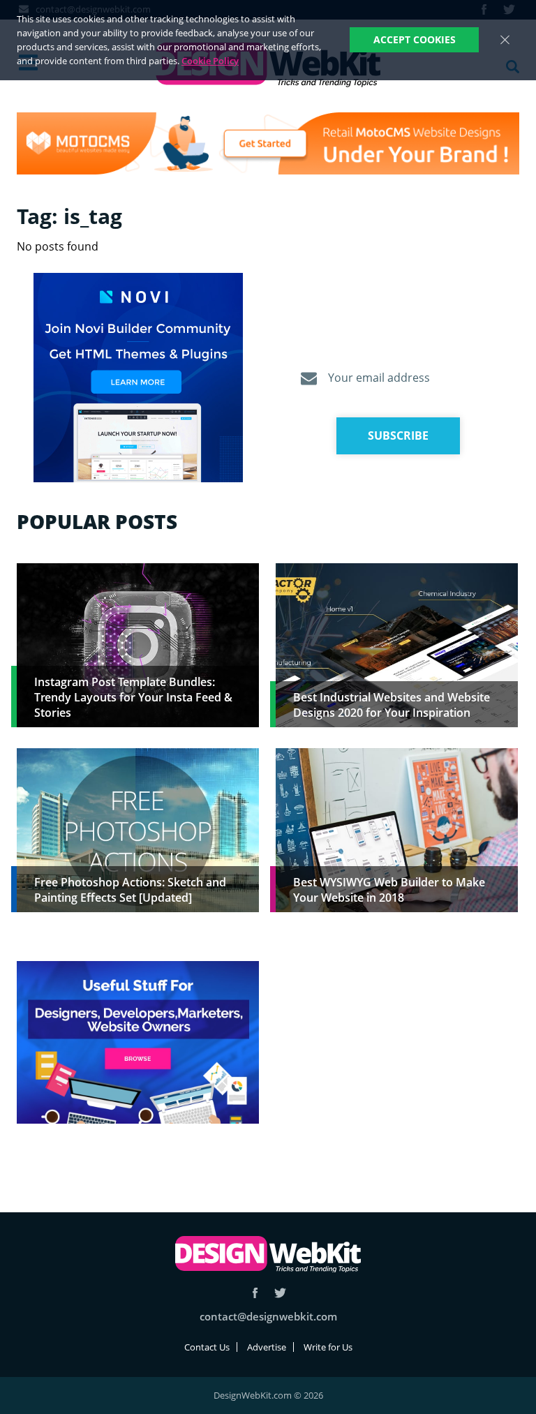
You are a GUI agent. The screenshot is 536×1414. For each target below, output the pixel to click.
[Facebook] (255, 1293)
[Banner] (268, 143)
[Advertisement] (397, 1058)
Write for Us (328, 1347)
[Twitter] (280, 1293)
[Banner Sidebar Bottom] (138, 1043)
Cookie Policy (210, 60)
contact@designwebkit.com (268, 1316)
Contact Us (207, 1347)
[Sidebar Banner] (138, 378)
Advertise (266, 1347)
